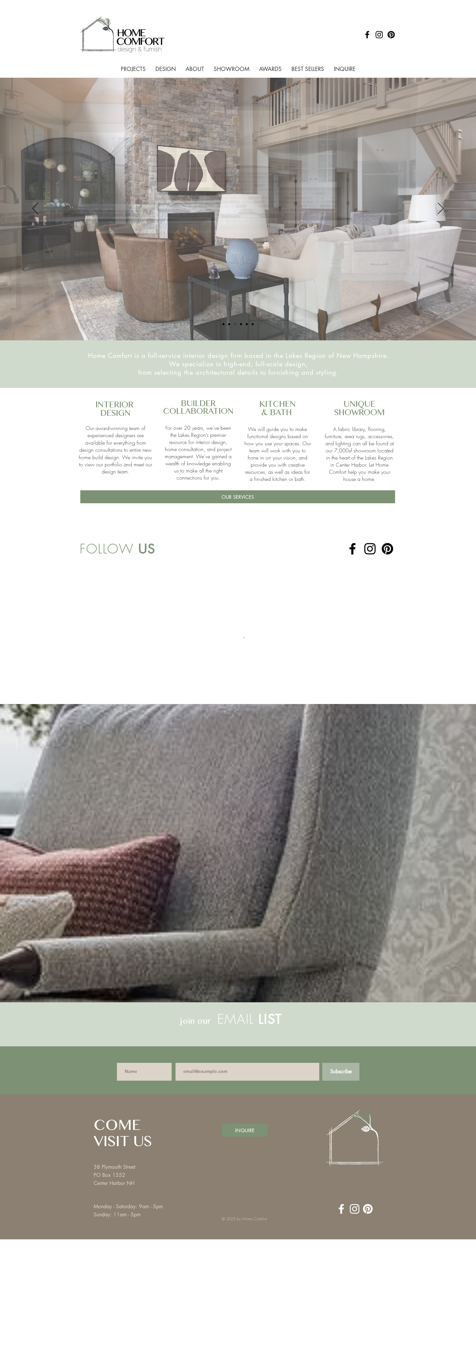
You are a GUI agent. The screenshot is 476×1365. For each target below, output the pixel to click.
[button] (382, 1303)
